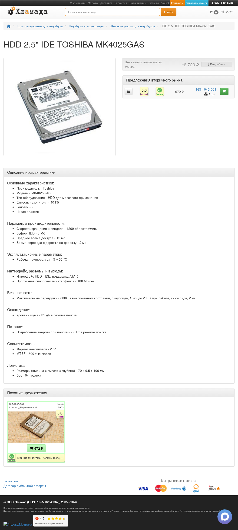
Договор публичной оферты (24, 485)
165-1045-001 (205, 89)
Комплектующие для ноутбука (40, 26)
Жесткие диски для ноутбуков (132, 26)
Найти (168, 12)
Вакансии (10, 481)
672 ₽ (38, 448)
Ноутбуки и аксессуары (86, 26)
